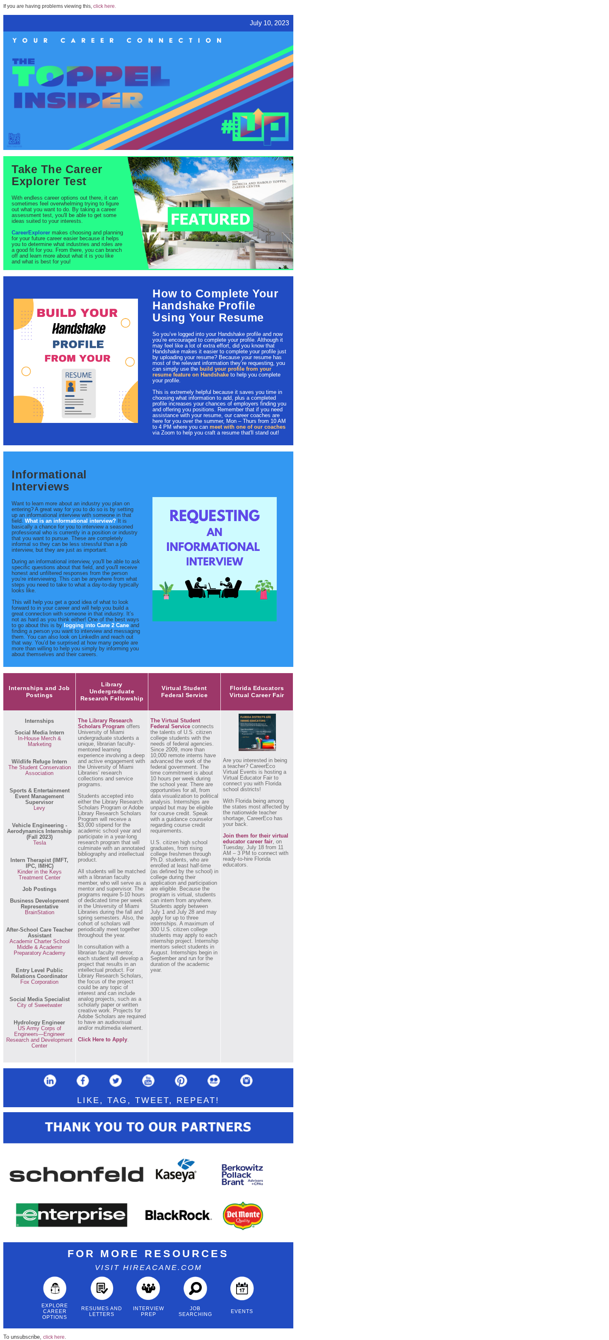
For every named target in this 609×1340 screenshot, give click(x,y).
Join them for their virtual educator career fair (255, 839)
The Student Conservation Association (39, 770)
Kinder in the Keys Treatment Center (39, 875)
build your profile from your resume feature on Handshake (211, 372)
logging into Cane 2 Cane (96, 625)
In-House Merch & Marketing (39, 741)
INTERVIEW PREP (148, 1311)
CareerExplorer (31, 232)
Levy (39, 808)
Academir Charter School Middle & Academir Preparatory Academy (40, 947)
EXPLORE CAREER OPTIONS (54, 1311)
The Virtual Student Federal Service (175, 723)
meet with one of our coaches (247, 427)
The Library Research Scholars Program (105, 723)
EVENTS (242, 1311)
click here (54, 1337)
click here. (104, 6)
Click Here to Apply (102, 1039)
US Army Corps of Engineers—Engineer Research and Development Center (39, 1037)
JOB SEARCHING (195, 1311)
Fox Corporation (39, 982)
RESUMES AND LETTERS (101, 1311)
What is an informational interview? (70, 521)
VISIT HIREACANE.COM (148, 1267)
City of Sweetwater (39, 1005)
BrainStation (39, 912)
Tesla (39, 843)
